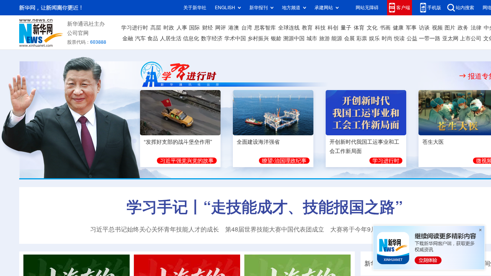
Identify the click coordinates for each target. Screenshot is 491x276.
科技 (320, 27)
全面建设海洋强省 (258, 142)
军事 (411, 27)
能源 (336, 38)
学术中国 (235, 38)
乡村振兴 (258, 38)
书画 (385, 27)
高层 (155, 27)
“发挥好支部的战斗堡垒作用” (178, 142)
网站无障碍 (367, 7)
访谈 (424, 27)
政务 (463, 27)
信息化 (191, 38)
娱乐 (374, 38)
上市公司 (470, 38)
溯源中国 (294, 38)
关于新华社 (194, 7)
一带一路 (429, 38)
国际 (194, 27)
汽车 (140, 38)
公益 (412, 38)
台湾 (246, 27)
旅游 (324, 38)
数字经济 (211, 38)
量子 (346, 27)
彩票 (361, 38)
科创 (333, 27)
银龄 (276, 38)
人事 (181, 27)
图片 (450, 27)
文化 (372, 27)
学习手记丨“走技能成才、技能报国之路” (265, 206)
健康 (398, 27)
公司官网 (78, 33)
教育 (307, 27)
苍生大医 (433, 142)
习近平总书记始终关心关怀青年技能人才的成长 (154, 229)
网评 (220, 27)
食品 (152, 38)
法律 (476, 27)
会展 (349, 38)
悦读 (399, 38)
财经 (207, 27)
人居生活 (170, 38)
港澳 (233, 27)
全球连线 (289, 27)
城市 (311, 38)
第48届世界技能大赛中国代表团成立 (274, 229)
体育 (359, 27)
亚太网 (450, 38)
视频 (437, 27)
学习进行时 (134, 27)
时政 (168, 27)
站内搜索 (465, 7)
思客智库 (265, 27)
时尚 (387, 38)
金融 (127, 38)
